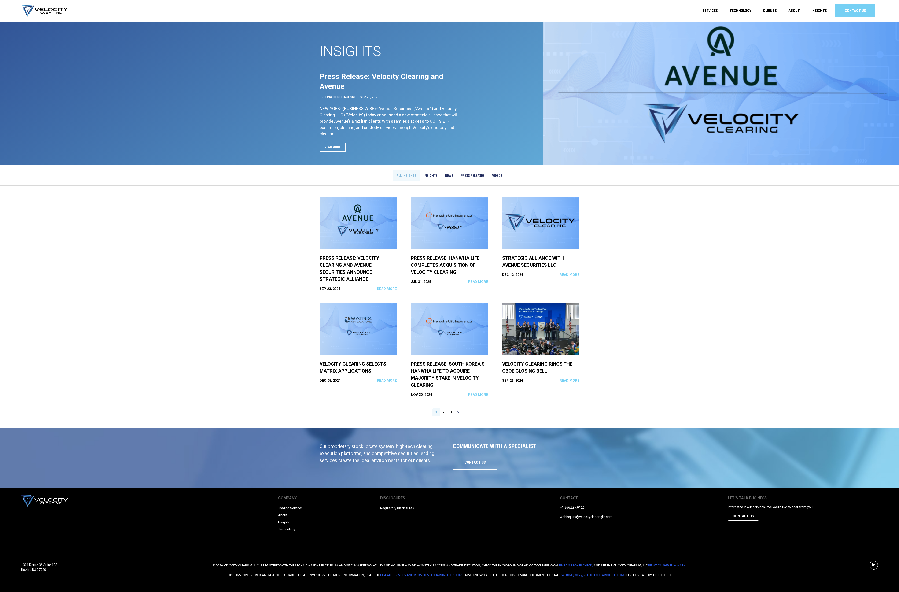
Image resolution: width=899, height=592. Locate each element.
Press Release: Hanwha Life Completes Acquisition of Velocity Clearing (445, 265)
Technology (740, 10)
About (282, 515)
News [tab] (449, 176)
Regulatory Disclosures (397, 508)
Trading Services (290, 508)
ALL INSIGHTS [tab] (406, 176)
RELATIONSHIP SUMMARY (666, 565)
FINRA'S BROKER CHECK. (576, 565)
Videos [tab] (497, 176)
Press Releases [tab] (473, 176)
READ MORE (332, 147)
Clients (770, 10)
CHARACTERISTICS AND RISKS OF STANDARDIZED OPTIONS (421, 575)
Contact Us (855, 10)
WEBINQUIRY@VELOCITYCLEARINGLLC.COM (592, 575)
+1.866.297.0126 (572, 507)
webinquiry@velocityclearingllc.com (586, 517)
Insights (819, 10)
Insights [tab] (431, 176)
